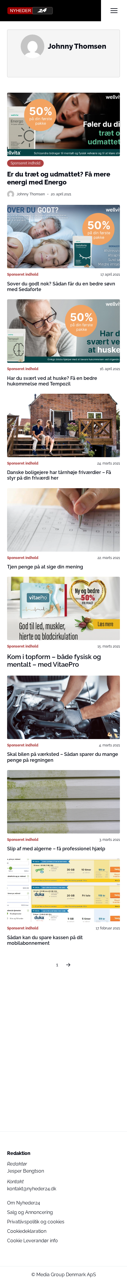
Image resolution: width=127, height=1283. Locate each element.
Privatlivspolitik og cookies (35, 1222)
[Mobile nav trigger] (114, 11)
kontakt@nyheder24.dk (31, 1189)
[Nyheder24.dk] (54, 10)
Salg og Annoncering (30, 1212)
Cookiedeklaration (26, 1231)
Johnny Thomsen (31, 194)
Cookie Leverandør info (32, 1240)
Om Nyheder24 (23, 1203)
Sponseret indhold (25, 163)
